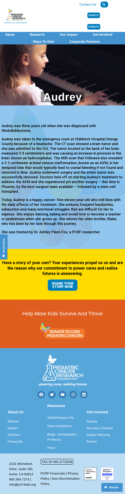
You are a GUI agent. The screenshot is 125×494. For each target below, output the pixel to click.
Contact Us (87, 4)
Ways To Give (43, 41)
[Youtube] (62, 394)
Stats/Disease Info (60, 417)
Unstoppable (67, 434)
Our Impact (68, 34)
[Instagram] (73, 394)
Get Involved (102, 34)
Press (51, 447)
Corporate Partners (84, 41)
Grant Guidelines (59, 426)
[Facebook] (41, 394)
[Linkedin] (84, 394)
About (9, 34)
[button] (57, 462)
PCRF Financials (53, 473)
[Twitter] (52, 394)
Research (37, 34)
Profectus (54, 439)
